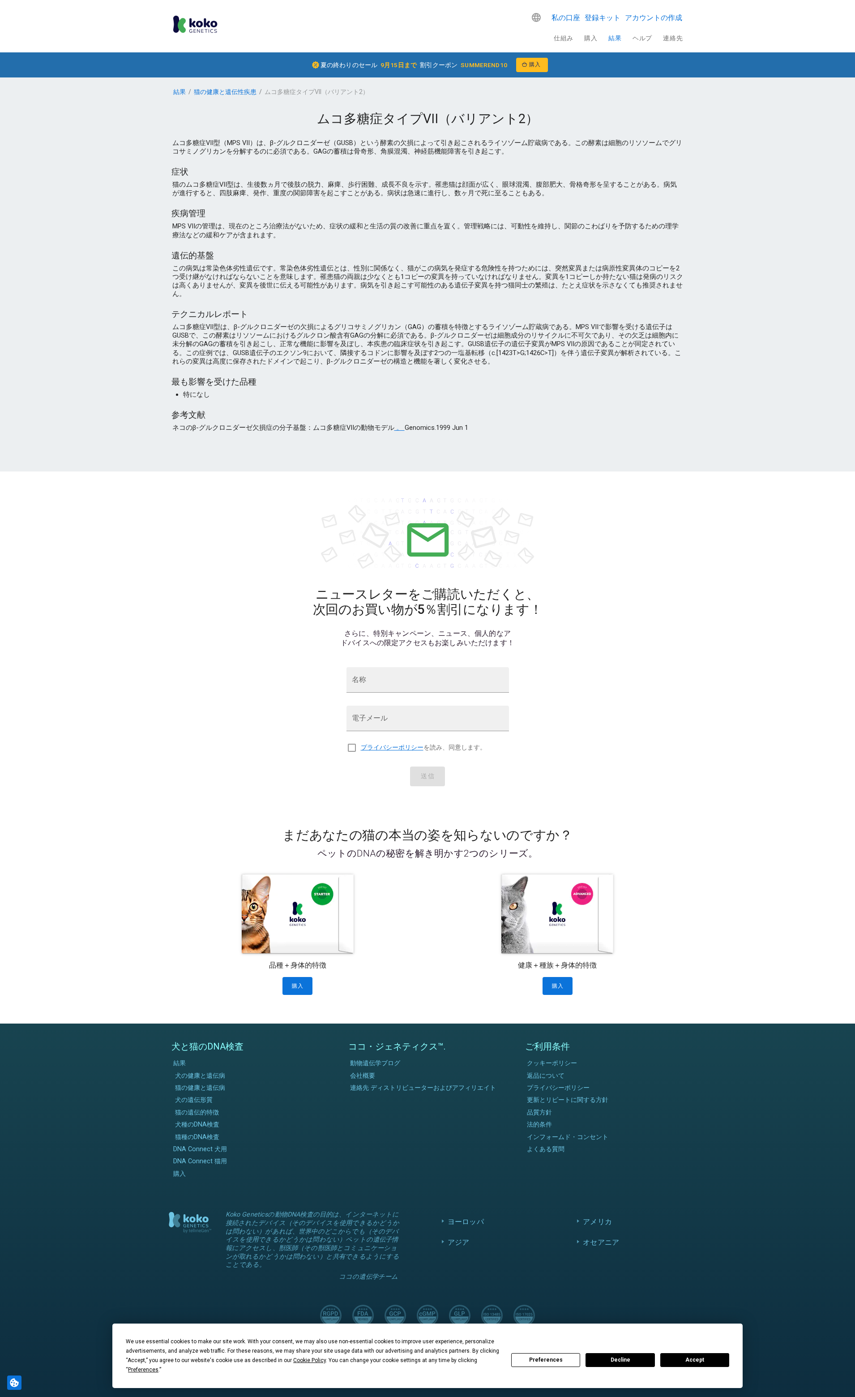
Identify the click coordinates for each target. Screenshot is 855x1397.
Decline (620, 1360)
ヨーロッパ (466, 1221)
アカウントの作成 (653, 17)
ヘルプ (642, 38)
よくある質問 (545, 1149)
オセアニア (601, 1242)
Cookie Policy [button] (309, 1360)
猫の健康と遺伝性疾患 (225, 91)
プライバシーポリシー (392, 747)
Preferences (546, 1360)
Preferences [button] (143, 1370)
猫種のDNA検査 (197, 1137)
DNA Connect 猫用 (200, 1161)
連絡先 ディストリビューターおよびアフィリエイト (423, 1088)
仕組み (563, 38)
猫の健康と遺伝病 (200, 1088)
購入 (590, 38)
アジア (458, 1242)
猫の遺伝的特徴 (197, 1112)
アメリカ (597, 1221)
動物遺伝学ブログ (375, 1063)
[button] (536, 17)
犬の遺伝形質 (194, 1100)
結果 (614, 38)
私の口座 (565, 17)
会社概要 (362, 1076)
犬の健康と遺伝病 (200, 1076)
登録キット (602, 17)
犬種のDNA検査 (197, 1124)
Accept (694, 1360)
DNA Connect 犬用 (200, 1149)
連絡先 (673, 38)
